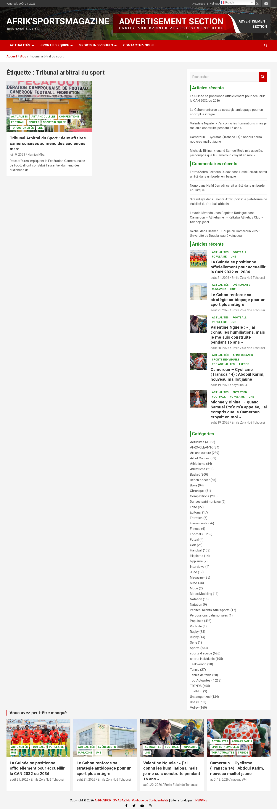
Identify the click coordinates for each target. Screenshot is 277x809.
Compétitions (69, 116)
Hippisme (196, 556)
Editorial (195, 512)
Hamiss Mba (36, 154)
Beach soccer (200, 480)
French (229, 2)
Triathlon (196, 691)
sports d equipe (54, 122)
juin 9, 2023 (17, 154)
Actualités (198, 3)
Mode (194, 588)
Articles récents (208, 244)
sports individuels (225, 359)
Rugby (194, 632)
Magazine (219, 289)
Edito (193, 507)
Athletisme (197, 464)
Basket (195, 474)
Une (40, 127)
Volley (194, 708)
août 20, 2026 (220, 348)
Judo (193, 572)
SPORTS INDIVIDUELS (96, 45)
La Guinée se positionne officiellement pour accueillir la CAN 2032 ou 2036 (238, 266)
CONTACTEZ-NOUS (138, 45)
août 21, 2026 (220, 277)
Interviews (197, 567)
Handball (196, 550)
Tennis (194, 670)
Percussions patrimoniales (209, 615)
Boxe (193, 485)
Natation (196, 599)
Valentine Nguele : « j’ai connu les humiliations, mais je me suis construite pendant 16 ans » (238, 334)
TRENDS (244, 364)
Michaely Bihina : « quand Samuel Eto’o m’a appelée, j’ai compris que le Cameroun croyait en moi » (239, 409)
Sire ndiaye (197, 199)
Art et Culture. (200, 458)
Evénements (241, 284)
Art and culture (43, 116)
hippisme (196, 561)
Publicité (196, 626)
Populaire (219, 256)
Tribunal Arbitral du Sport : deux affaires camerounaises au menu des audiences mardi (48, 143)
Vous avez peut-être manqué (38, 712)
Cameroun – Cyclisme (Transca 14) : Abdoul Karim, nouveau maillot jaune (237, 374)
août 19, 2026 (220, 385)
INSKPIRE (201, 800)
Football (18, 122)
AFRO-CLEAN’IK (243, 355)
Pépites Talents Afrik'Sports (210, 610)
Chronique (197, 491)
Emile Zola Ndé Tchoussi (248, 277)
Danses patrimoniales (205, 502)
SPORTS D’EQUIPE (54, 45)
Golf (193, 545)
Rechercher (263, 77)
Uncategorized (200, 697)
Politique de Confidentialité (150, 800)
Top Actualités (22, 127)
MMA (193, 583)
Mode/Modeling (201, 594)
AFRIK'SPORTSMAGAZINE (57, 21)
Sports (34, 122)
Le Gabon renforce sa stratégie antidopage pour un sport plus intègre (238, 299)
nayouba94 (239, 385)
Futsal (194, 540)
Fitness (195, 529)
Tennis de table (200, 675)
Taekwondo (198, 664)
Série (193, 642)
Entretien (240, 392)
